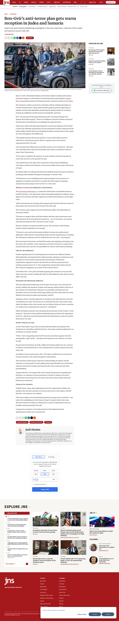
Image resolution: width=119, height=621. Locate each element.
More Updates (10, 564)
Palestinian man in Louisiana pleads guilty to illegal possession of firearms (17, 543)
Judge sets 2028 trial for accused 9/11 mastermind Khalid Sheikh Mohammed (17, 556)
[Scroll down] (27, 564)
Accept (95, 614)
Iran (78, 6)
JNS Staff (91, 55)
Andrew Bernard (64, 564)
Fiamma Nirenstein (103, 550)
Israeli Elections (32, 6)
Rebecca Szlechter (74, 537)
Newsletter (92, 2)
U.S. (20, 2)
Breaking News (12, 513)
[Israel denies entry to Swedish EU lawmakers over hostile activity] (111, 72)
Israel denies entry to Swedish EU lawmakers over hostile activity (96, 72)
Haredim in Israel (72, 6)
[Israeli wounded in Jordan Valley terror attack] (111, 62)
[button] (11, 38)
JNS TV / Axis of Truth (94, 529)
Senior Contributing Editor (105, 543)
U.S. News (62, 528)
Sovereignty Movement (27, 191)
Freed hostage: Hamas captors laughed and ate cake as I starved (16, 531)
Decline (108, 614)
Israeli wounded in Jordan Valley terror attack (97, 61)
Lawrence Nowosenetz (104, 563)
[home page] (6, 3)
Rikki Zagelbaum (64, 537)
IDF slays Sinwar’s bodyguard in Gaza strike (17, 549)
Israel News (13, 14)
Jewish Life (57, 2)
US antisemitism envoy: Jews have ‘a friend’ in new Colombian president (17, 537)
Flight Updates (52, 6)
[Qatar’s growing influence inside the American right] (102, 522)
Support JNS (110, 2)
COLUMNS (93, 539)
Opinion (41, 2)
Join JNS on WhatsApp (102, 90)
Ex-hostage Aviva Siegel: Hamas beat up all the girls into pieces (97, 51)
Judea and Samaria (62, 6)
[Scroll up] (24, 564)
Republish (30, 38)
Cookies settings (81, 614)
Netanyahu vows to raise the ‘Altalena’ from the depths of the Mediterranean (44, 560)
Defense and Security (36, 422)
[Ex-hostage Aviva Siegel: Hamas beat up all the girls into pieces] (111, 51)
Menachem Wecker (73, 564)
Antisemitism (67, 2)
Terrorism (48, 422)
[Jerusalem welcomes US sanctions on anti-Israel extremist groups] (46, 519)
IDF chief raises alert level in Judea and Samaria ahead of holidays (16, 525)
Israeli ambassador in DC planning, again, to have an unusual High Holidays (73, 560)
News (6, 14)
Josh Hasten (9, 34)
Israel (14, 2)
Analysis (33, 2)
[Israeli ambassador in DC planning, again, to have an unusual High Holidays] (73, 547)
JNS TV (49, 2)
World (26, 2)
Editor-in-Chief (83, 6)
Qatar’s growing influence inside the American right (101, 532)
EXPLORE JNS (16, 507)
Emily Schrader (93, 535)
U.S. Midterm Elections (42, 6)
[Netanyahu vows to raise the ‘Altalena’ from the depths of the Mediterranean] (46, 547)
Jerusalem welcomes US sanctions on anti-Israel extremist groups (45, 531)
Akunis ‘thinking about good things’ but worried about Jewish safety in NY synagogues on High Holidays (72, 532)
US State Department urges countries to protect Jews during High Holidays (17, 519)
